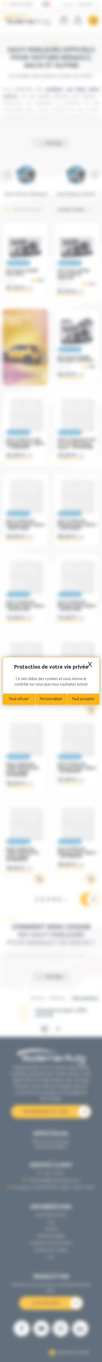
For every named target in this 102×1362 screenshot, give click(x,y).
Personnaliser (51, 699)
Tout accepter (83, 699)
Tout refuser (19, 699)
